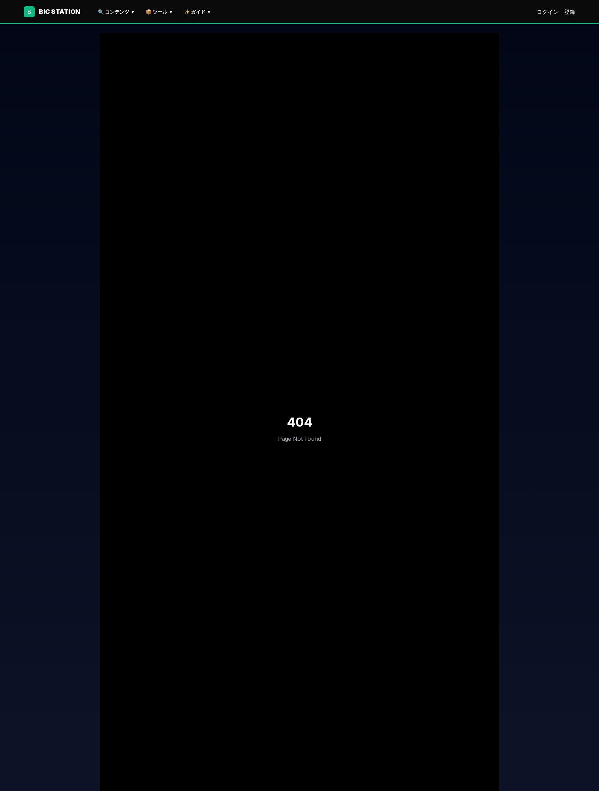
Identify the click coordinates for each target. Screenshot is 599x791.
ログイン (548, 11)
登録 (569, 11)
